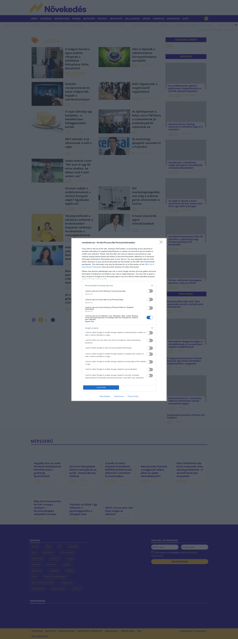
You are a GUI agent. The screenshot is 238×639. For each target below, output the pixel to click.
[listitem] (119, 285)
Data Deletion (105, 396)
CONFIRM (101, 387)
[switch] (150, 291)
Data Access (119, 396)
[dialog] (119, 319)
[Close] (162, 242)
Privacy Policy (133, 396)
